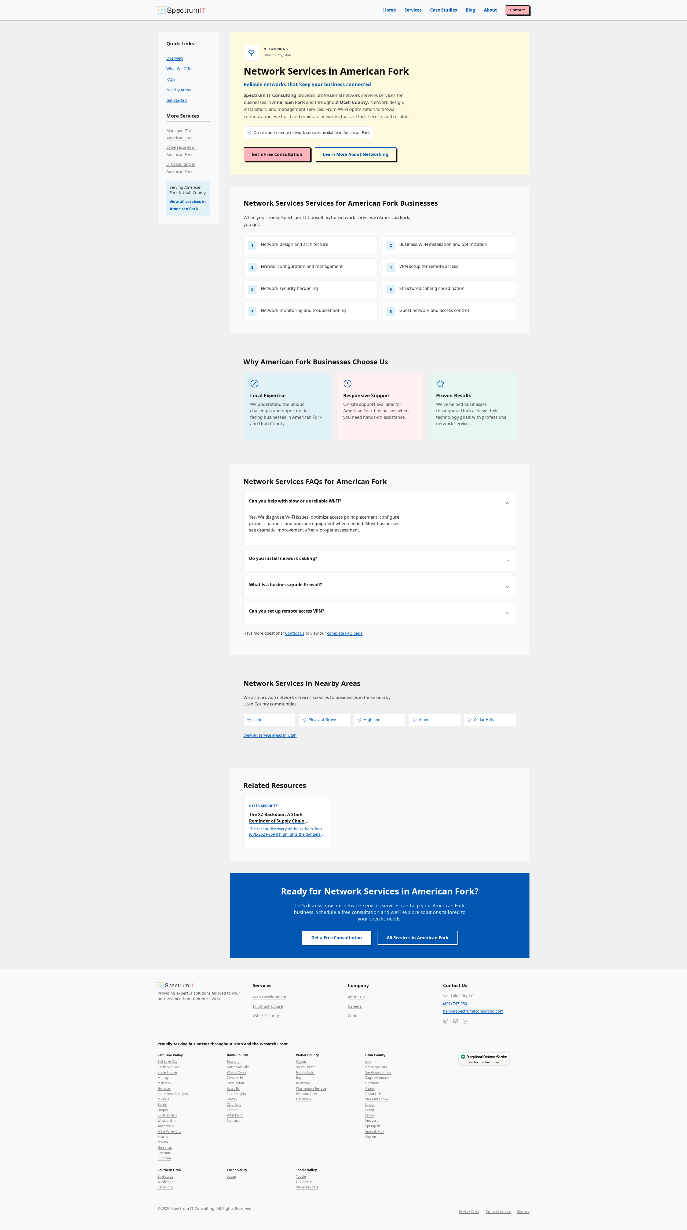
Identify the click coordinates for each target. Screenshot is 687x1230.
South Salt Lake (169, 1067)
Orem (369, 1110)
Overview (174, 58)
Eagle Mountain (377, 1077)
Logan (231, 1176)
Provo (369, 1115)
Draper (163, 1110)
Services (413, 10)
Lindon (370, 1104)
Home (389, 10)
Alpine (370, 1088)
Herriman (165, 1147)
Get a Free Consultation (277, 154)
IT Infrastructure (268, 1006)
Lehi (368, 1061)
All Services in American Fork (417, 938)
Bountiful (233, 1061)
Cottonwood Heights (173, 1093)
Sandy (162, 1104)
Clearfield (234, 1104)
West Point (235, 1115)
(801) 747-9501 (456, 1003)
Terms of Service (498, 1211)
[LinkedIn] (445, 1021)
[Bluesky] (455, 1021)
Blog (470, 10)
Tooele (301, 1176)
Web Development (269, 996)
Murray (163, 1077)
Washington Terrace (311, 1088)
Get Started (176, 100)
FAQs (171, 79)
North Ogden (305, 1072)
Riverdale (303, 1083)
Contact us (294, 633)
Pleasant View (306, 1093)
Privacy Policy (469, 1211)
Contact (517, 9)
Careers (355, 1006)
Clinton (232, 1110)
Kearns (163, 1136)
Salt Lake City (167, 1061)
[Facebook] (465, 1021)
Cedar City (165, 1187)
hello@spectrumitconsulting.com (473, 1011)
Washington (166, 1182)
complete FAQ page (345, 633)
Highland (372, 1083)
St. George (165, 1176)
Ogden (301, 1061)
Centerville (235, 1077)
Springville (373, 1126)
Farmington (235, 1083)
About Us (356, 996)
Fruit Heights (236, 1093)
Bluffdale (164, 1158)
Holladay (164, 1088)
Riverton (164, 1153)
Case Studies (443, 10)
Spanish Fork (374, 1131)
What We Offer (179, 68)
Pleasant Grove (376, 1099)
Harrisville (303, 1099)
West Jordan (167, 1120)
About (490, 10)
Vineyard (371, 1120)
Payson (370, 1136)
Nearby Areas (178, 89)
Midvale (163, 1099)
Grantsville (304, 1182)
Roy (298, 1077)
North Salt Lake (238, 1067)
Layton (232, 1099)
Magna (163, 1142)
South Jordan (167, 1115)
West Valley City (169, 1131)
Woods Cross (236, 1072)
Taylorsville (166, 1126)
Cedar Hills (373, 1093)
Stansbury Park (307, 1187)
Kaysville (233, 1088)
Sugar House (167, 1072)
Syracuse (233, 1120)
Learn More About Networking (355, 154)
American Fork (376, 1067)
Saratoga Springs (378, 1072)
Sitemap (523, 1211)
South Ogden (305, 1067)
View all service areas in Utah (270, 735)
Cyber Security (266, 1015)
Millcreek (164, 1083)
